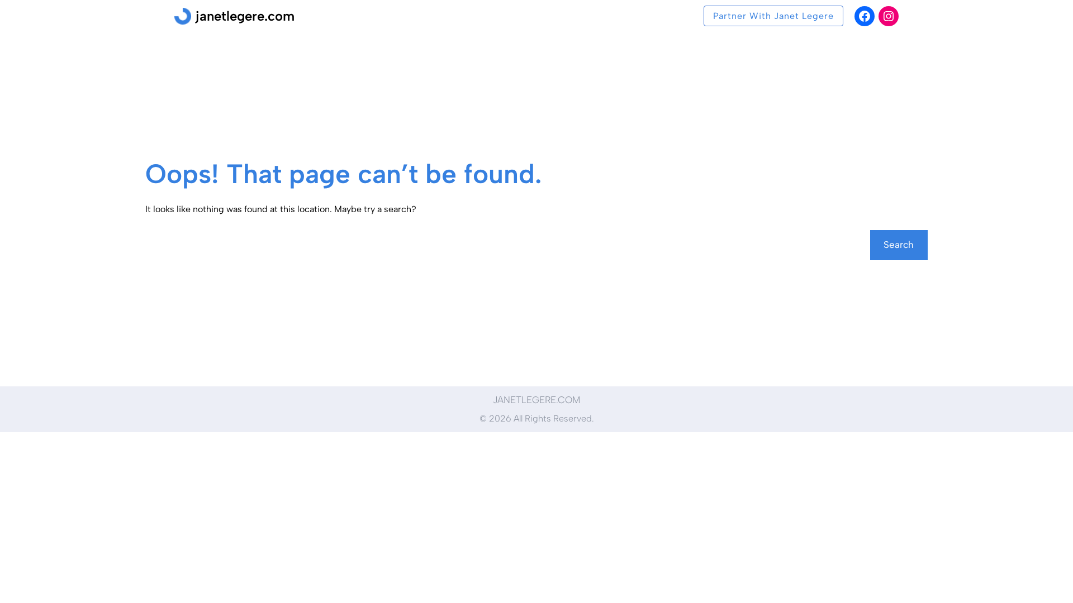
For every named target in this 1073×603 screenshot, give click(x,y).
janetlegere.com (245, 16)
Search (899, 244)
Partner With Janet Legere (773, 16)
